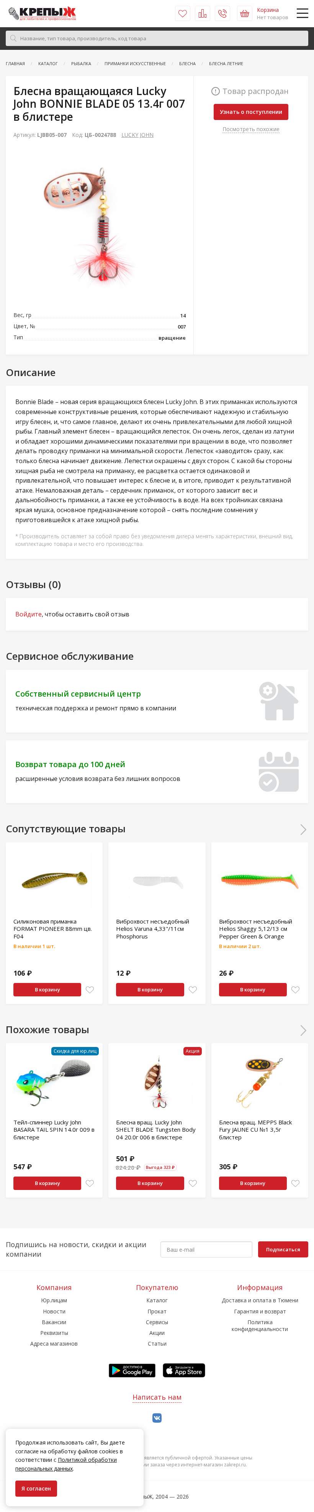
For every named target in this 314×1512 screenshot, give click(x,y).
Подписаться (283, 1249)
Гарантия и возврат (260, 1311)
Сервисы (157, 1322)
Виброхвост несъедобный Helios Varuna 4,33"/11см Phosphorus (152, 928)
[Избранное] (182, 13)
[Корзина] (244, 13)
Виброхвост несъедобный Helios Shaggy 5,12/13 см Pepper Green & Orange (255, 928)
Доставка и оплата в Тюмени (260, 1300)
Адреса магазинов (54, 1343)
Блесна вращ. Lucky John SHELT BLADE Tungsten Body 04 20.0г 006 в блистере (156, 1129)
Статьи (157, 1343)
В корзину (47, 989)
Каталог (157, 1300)
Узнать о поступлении (251, 111)
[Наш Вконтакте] (157, 1418)
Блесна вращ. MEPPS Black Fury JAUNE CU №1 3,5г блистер (255, 1129)
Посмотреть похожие (251, 129)
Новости (54, 1311)
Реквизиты (54, 1332)
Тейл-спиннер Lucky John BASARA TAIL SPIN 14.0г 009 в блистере (54, 1129)
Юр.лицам (54, 1300)
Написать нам (157, 1397)
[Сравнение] (202, 13)
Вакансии (54, 1322)
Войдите (28, 614)
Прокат (157, 1311)
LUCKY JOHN (137, 134)
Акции (157, 1332)
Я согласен (36, 1488)
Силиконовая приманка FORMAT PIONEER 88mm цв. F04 (52, 928)
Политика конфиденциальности (260, 1325)
